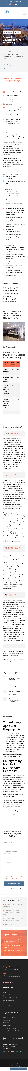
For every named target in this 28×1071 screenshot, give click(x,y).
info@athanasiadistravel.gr (14, 3)
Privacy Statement (11, 878)
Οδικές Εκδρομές (7, 1025)
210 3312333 (10, 1)
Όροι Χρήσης (6, 1003)
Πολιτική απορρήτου (8, 1000)
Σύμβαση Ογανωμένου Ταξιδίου (11, 1031)
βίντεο (17, 32)
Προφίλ (5, 992)
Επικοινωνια (6, 1005)
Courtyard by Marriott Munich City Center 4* (12, 766)
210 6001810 (15, 1)
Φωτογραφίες (9, 32)
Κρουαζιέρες (6, 1020)
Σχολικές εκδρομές (8, 995)
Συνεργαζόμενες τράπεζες (10, 997)
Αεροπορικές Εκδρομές (9, 1017)
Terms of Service (18, 876)
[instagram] (21, 5)
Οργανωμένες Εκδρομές (9, 1028)
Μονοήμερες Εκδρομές (9, 1022)
